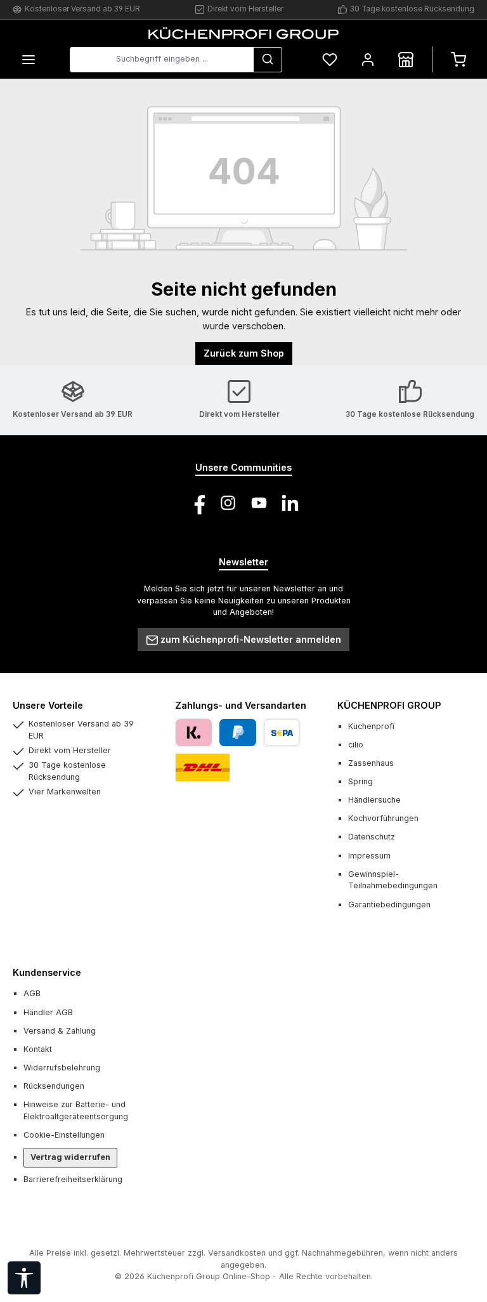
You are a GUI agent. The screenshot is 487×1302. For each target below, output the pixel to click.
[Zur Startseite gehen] (243, 33)
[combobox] (162, 59)
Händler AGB (48, 1012)
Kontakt (37, 1049)
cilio (355, 744)
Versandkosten (237, 1253)
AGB (32, 993)
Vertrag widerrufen (70, 1157)
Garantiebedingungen (389, 904)
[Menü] (28, 59)
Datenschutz (371, 836)
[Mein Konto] (368, 59)
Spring (360, 781)
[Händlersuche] (406, 59)
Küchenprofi (371, 726)
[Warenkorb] (458, 59)
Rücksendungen (53, 1086)
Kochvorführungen (383, 818)
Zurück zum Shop (244, 353)
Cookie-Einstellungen (64, 1135)
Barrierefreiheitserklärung (72, 1179)
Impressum (369, 855)
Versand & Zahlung (59, 1031)
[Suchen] (267, 59)
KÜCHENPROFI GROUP (389, 705)
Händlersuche (374, 800)
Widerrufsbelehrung (61, 1067)
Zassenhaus (371, 763)
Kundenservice (47, 972)
